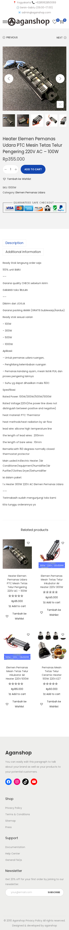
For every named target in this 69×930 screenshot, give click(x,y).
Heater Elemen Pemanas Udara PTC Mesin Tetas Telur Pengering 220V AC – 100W (17, 583)
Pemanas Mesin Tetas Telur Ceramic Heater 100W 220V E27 (52, 673)
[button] (17, 178)
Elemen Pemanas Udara (30, 192)
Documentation (15, 847)
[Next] (60, 78)
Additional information (23, 252)
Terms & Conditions (17, 814)
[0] (55, 22)
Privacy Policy (13, 808)
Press (8, 827)
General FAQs (13, 860)
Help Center (12, 853)
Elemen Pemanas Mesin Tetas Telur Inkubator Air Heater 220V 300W (51, 581)
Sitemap (10, 821)
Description (14, 243)
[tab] (34, 242)
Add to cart (33, 169)
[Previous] (8, 78)
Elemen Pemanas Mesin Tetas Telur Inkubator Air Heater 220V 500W (17, 673)
